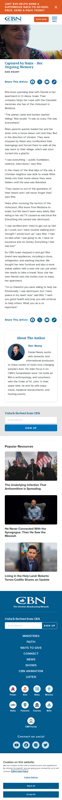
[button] (53, 19)
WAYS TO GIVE (31, 647)
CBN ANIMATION (31, 671)
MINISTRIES (31, 636)
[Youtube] (16, 745)
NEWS (31, 659)
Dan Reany (12, 72)
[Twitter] (39, 81)
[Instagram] (35, 745)
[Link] (54, 81)
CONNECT (31, 653)
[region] (31, 776)
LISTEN (31, 677)
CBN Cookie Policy (20, 771)
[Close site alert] (56, 7)
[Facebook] (32, 81)
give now (41, 19)
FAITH (31, 642)
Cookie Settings (31, 777)
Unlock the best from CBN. (22, 413)
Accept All (30, 794)
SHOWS (31, 665)
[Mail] (47, 81)
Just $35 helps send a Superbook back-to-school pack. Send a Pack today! (27, 7)
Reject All (31, 785)
